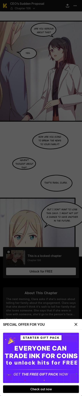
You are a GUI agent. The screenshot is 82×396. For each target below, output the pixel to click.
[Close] (76, 324)
